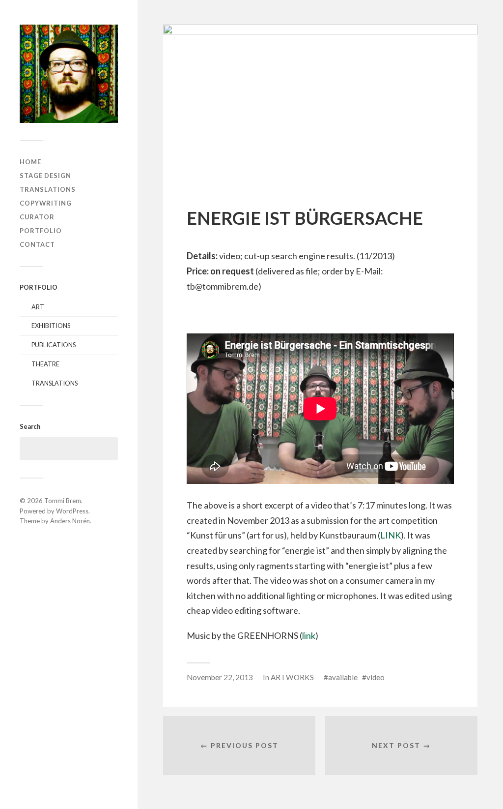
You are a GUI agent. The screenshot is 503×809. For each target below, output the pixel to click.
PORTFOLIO (41, 231)
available (343, 677)
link (308, 635)
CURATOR (37, 217)
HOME (30, 162)
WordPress (72, 511)
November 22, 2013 (220, 677)
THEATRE (45, 364)
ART (37, 307)
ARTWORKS (292, 677)
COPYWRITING (46, 203)
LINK (390, 535)
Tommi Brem (62, 501)
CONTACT (37, 244)
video (375, 677)
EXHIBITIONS (50, 326)
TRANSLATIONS (48, 189)
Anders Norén (70, 521)
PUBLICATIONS (53, 345)
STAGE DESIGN (45, 176)
